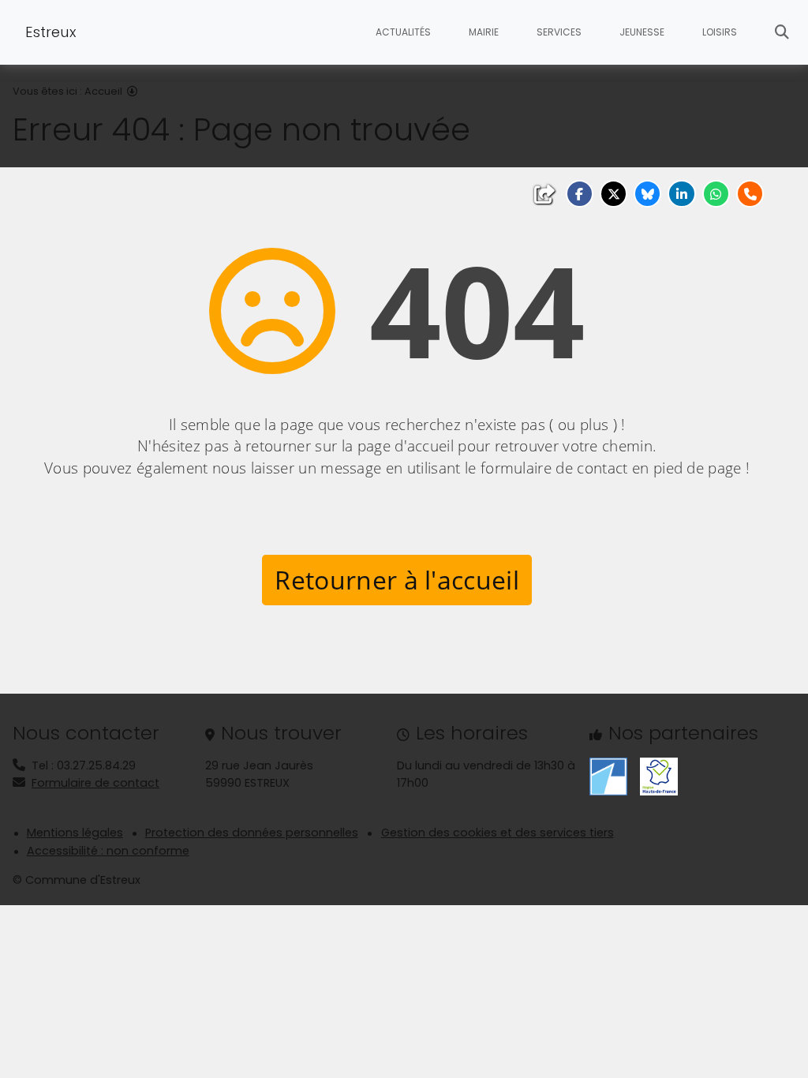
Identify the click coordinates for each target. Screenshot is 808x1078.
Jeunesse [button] (641, 32)
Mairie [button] (484, 32)
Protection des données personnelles (251, 832)
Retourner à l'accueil (397, 580)
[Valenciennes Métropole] (608, 776)
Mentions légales (75, 832)
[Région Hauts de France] (659, 776)
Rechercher (782, 32)
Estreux (50, 32)
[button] (579, 194)
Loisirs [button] (719, 32)
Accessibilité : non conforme (108, 851)
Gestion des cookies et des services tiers (497, 832)
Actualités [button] (403, 32)
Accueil (103, 91)
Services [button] (559, 32)
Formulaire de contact (95, 783)
